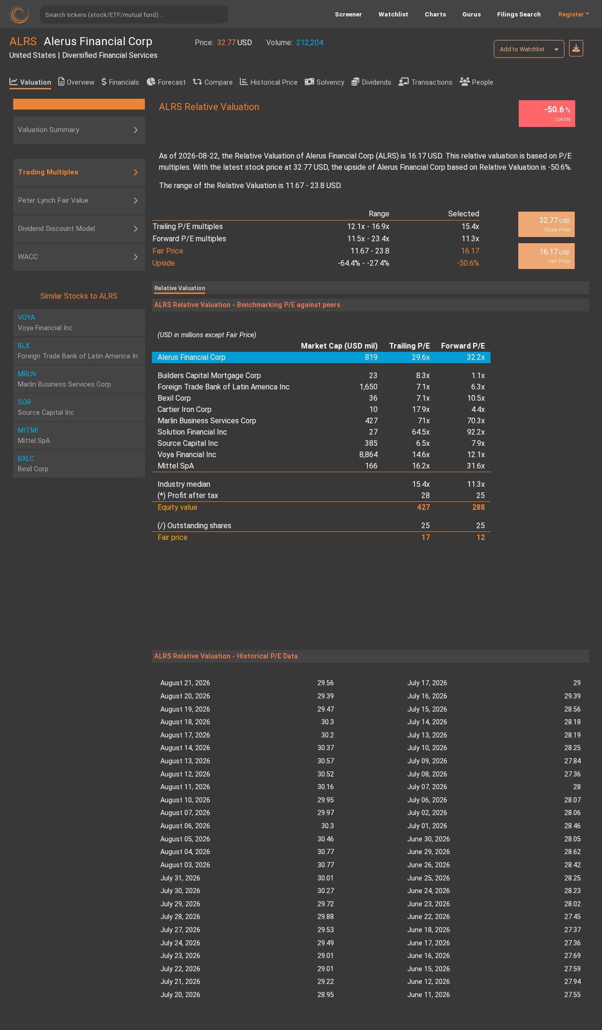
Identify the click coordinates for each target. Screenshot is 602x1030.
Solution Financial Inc (192, 432)
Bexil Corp (174, 398)
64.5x (421, 432)
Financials (124, 83)
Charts (435, 14)
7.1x (423, 386)
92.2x (476, 432)
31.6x (476, 465)
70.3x (476, 420)
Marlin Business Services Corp (207, 420)
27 (373, 432)
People (482, 83)
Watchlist (393, 14)
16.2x (421, 465)
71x (424, 420)
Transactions (431, 83)
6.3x (478, 386)
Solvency (330, 83)
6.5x (423, 443)
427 (371, 420)
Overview (81, 83)
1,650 (368, 386)
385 (371, 443)
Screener (348, 14)
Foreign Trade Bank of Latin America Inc (224, 386)
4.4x (478, 409)
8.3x (423, 375)
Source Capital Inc (188, 443)
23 (373, 375)
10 (373, 409)
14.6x (421, 454)
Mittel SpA (176, 465)
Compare (219, 83)
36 (373, 398)
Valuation (35, 83)
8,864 (368, 454)
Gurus (471, 14)
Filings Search (519, 14)
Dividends (376, 83)
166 (371, 465)
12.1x (476, 454)
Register (571, 14)
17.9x (421, 409)
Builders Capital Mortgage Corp (209, 375)
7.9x (478, 443)
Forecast (172, 83)
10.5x (476, 398)
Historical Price (274, 83)
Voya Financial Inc (187, 454)
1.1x (478, 375)
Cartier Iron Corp (185, 409)
